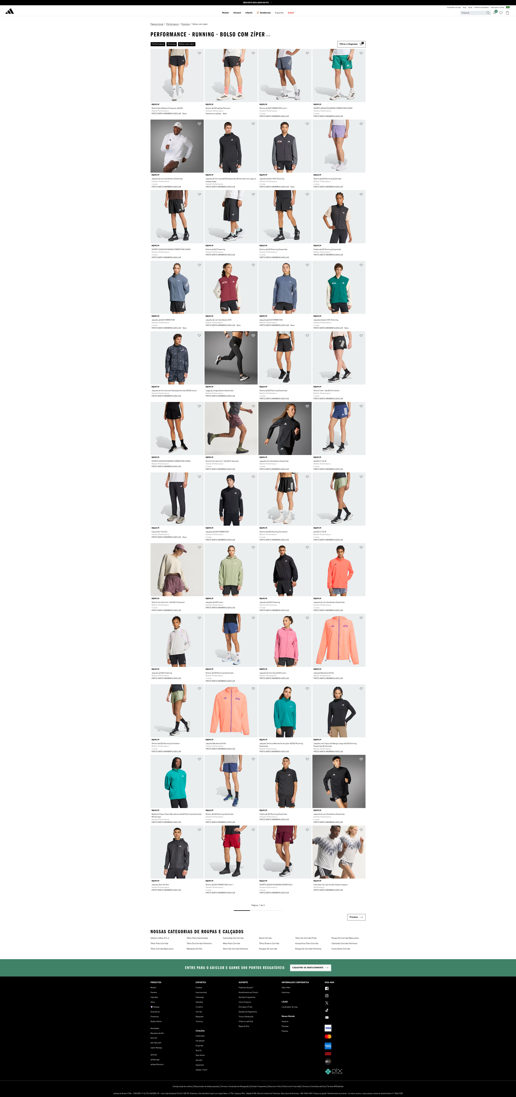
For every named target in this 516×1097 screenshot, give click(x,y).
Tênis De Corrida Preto (306, 938)
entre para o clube (497, 7)
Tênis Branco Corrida (269, 944)
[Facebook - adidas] (345, 988)
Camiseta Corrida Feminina (344, 944)
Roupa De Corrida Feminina (308, 949)
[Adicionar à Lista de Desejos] (199, 53)
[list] (243, 44)
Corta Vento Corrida (341, 949)
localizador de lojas (454, 7)
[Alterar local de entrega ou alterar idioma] (508, 7)
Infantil (248, 13)
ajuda (470, 7)
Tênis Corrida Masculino (161, 949)
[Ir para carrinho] (507, 13)
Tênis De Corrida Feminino (199, 944)
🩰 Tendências (264, 13)
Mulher (225, 13)
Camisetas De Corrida (233, 938)
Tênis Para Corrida (159, 944)
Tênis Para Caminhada (197, 938)
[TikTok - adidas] (345, 1010)
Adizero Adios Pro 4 (159, 938)
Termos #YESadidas (335, 1086)
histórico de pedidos (481, 7)
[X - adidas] (345, 1003)
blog (464, 7)
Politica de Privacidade (291, 1086)
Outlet (291, 13)
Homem (237, 13)
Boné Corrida (265, 938)
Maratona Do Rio (194, 949)
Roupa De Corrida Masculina (345, 938)
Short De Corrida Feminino (235, 949)
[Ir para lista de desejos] (501, 13)
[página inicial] (9, 11)
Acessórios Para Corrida (306, 944)
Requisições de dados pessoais (206, 1086)
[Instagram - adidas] (345, 996)
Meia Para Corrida (231, 944)
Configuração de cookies (183, 1086)
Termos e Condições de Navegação (235, 1086)
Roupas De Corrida (268, 949)
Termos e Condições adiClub (314, 1086)
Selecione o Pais (274, 1086)
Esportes (279, 13)
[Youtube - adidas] (345, 1018)
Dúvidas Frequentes (258, 1086)
